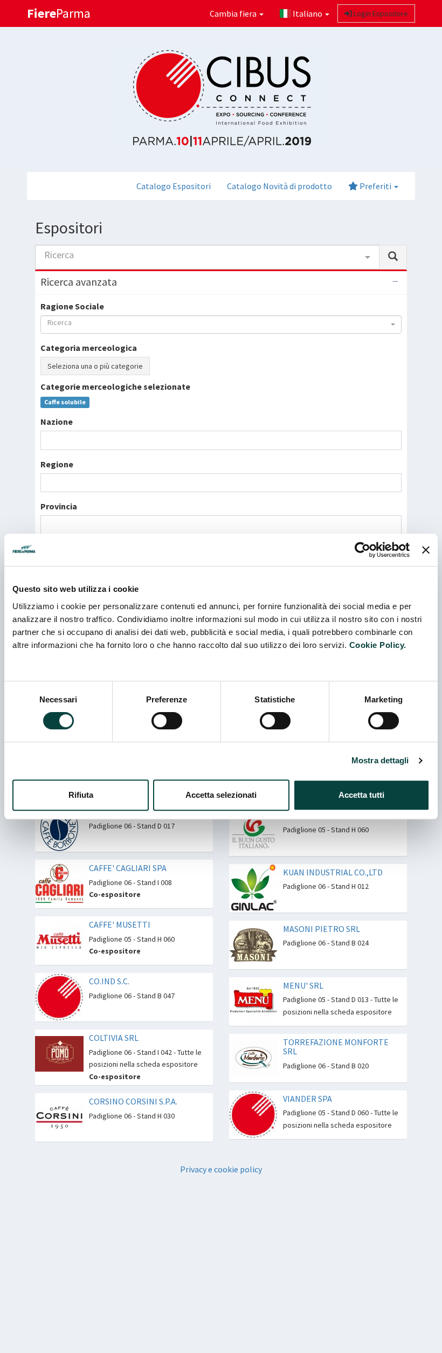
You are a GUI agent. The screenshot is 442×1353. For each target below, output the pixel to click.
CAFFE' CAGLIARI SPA (128, 867)
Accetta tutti (361, 794)
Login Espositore (380, 13)
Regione (56, 464)
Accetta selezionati (221, 794)
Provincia (58, 506)
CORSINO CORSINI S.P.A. (133, 1101)
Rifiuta (80, 794)
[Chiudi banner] (426, 550)
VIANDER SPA (307, 1098)
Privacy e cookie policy (221, 1169)
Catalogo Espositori (173, 186)
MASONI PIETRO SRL (321, 928)
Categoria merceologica (88, 347)
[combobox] (207, 257)
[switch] (166, 720)
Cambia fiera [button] (234, 13)
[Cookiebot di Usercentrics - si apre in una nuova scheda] (362, 550)
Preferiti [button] (375, 186)
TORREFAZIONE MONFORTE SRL (336, 1047)
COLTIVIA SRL (114, 1037)
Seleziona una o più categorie (95, 366)
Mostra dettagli (380, 760)
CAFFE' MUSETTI (119, 924)
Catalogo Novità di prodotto (279, 186)
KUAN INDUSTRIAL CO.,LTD (333, 872)
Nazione (56, 421)
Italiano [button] (307, 13)
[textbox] (47, 440)
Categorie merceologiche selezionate (115, 386)
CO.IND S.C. (109, 981)
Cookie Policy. (377, 645)
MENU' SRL (303, 985)
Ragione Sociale (72, 306)
